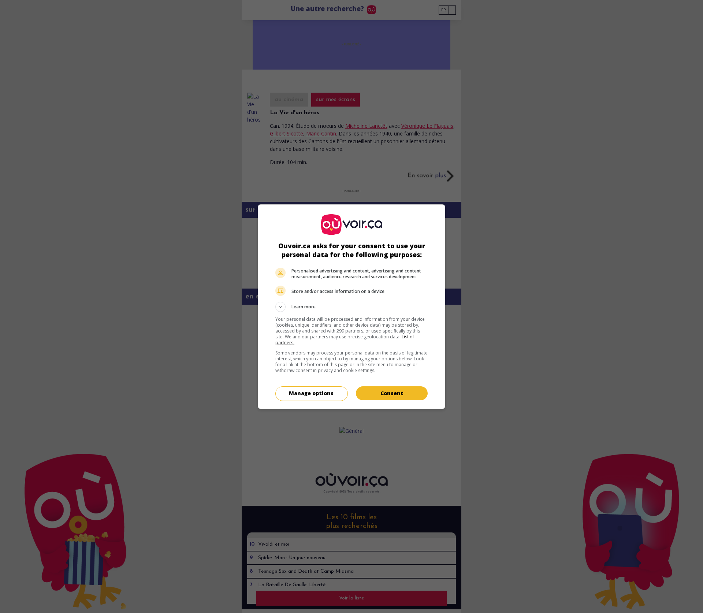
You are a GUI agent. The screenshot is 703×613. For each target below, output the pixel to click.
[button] (351, 307)
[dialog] (351, 306)
